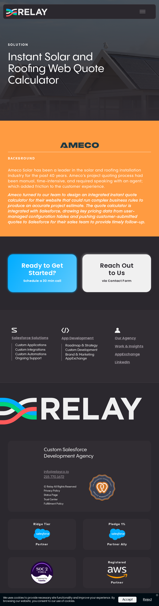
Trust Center (51, 499)
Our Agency (125, 338)
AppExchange (127, 354)
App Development (77, 338)
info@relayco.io (56, 472)
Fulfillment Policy (53, 504)
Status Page (51, 495)
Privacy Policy (52, 491)
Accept (127, 599)
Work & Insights (129, 346)
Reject (147, 599)
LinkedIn (122, 362)
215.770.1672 (54, 477)
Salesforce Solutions (30, 337)
